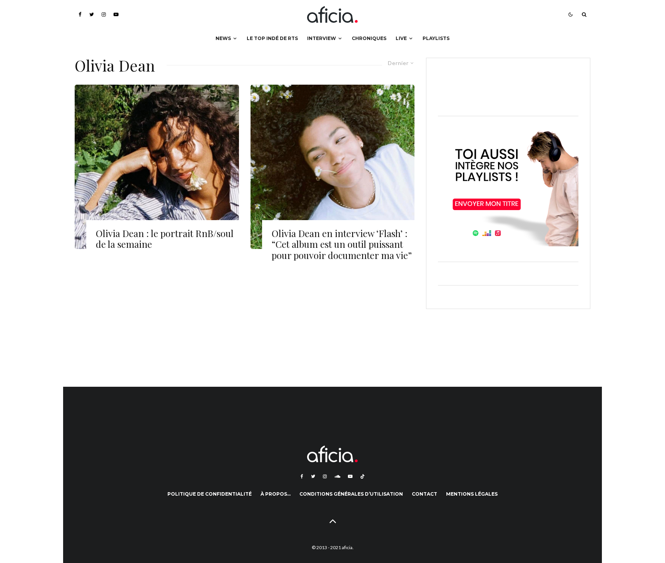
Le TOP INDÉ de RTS (272, 38)
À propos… (276, 494)
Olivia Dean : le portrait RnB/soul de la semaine (165, 239)
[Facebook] (80, 14)
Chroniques (369, 38)
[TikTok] (362, 476)
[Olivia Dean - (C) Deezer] (157, 167)
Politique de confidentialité (209, 494)
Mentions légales (472, 494)
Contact (424, 494)
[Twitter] (91, 14)
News (223, 38)
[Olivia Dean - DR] (333, 167)
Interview (321, 38)
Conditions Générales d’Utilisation (351, 494)
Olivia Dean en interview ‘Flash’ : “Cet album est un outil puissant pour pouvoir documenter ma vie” (342, 244)
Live (401, 38)
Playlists (436, 38)
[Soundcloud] (337, 476)
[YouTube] (116, 14)
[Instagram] (104, 14)
